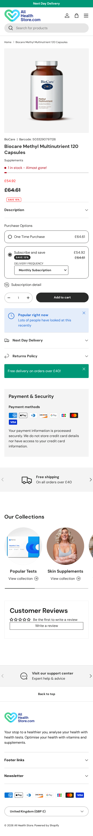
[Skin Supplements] (65, 546)
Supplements (13, 160)
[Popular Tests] (23, 546)
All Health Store (23, 825)
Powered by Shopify (46, 825)
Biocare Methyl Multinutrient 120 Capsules (41, 42)
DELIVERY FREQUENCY (28, 263)
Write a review (46, 625)
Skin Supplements (65, 571)
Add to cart (62, 297)
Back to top (46, 694)
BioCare (9, 139)
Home (7, 42)
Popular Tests (23, 571)
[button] (76, 15)
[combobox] (46, 28)
